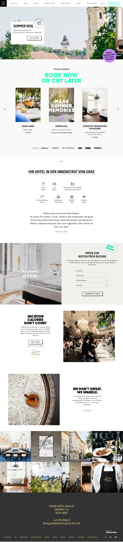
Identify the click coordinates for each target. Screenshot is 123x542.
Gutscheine (80, 537)
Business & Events (49, 3)
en (104, 3)
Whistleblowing (36, 537)
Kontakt (47, 537)
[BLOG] (77, 477)
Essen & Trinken (65, 3)
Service (78, 3)
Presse (55, 537)
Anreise (62, 537)
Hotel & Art (14, 3)
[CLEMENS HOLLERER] (46, 446)
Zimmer (25, 3)
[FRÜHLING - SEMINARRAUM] (15, 446)
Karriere (71, 537)
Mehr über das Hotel (61, 231)
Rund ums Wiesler (92, 3)
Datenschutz (24, 537)
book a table (35, 342)
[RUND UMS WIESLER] (46, 477)
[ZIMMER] (15, 477)
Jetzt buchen (34, 38)
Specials (35, 3)
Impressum (8, 537)
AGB (15, 537)
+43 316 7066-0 (61, 520)
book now (114, 3)
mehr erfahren (87, 410)
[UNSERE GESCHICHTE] (77, 446)
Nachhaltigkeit (92, 537)
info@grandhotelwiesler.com (61, 523)
